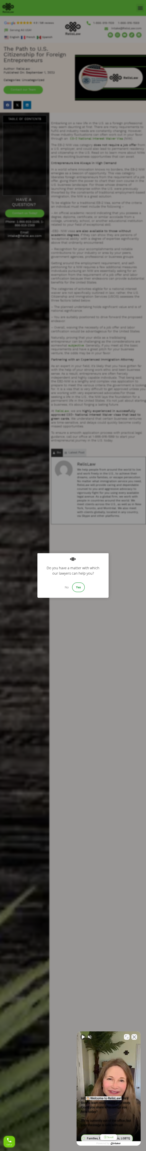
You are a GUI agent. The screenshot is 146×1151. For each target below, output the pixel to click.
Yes (78, 587)
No (67, 587)
